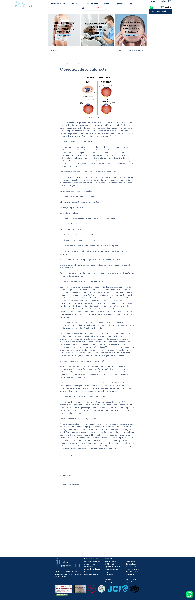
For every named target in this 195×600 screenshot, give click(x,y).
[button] (58, 4)
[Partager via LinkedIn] (71, 455)
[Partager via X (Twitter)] (66, 455)
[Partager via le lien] (76, 455)
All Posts (54, 50)
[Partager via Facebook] (61, 455)
